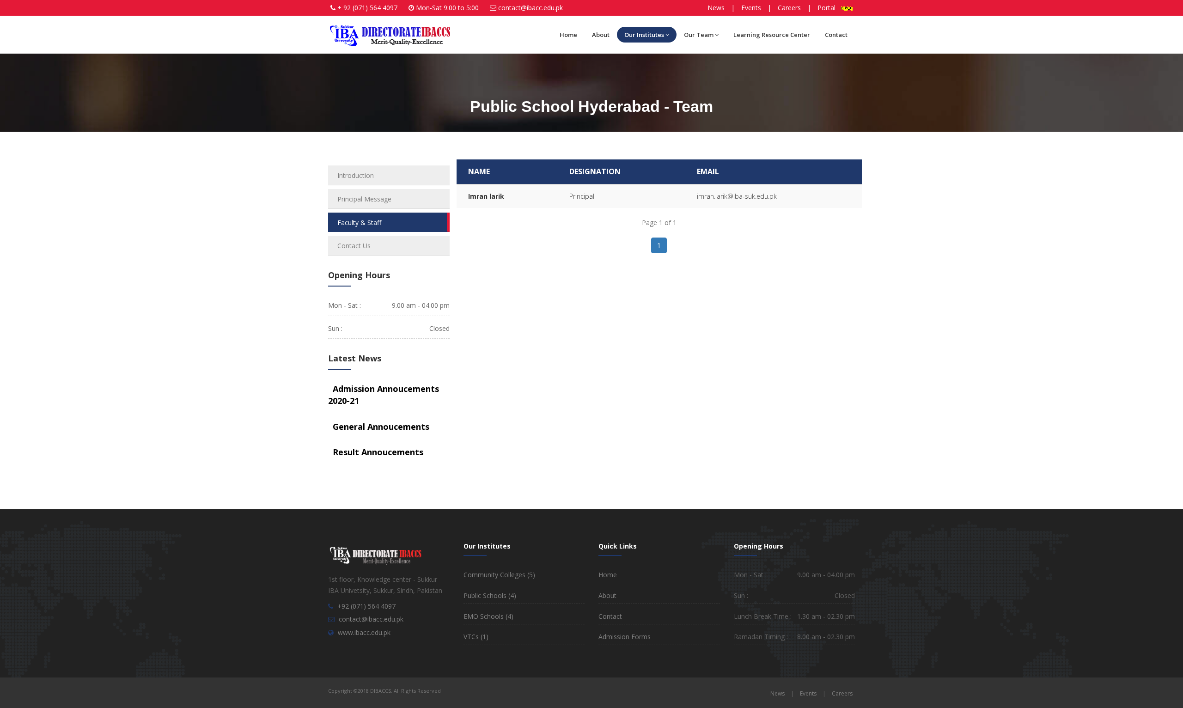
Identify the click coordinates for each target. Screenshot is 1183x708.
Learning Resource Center (771, 35)
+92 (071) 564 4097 (366, 606)
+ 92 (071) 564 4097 (367, 7)
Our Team (698, 35)
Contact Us (354, 245)
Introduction (355, 175)
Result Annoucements (378, 452)
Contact (836, 35)
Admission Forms (624, 636)
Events (751, 7)
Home (568, 35)
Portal (829, 7)
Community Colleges (499, 574)
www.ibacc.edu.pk (364, 632)
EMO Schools (488, 616)
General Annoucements (381, 426)
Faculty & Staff (359, 222)
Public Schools (489, 595)
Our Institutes (644, 35)
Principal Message (364, 199)
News (716, 7)
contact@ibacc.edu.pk (530, 7)
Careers (789, 7)
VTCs (475, 636)
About (601, 35)
